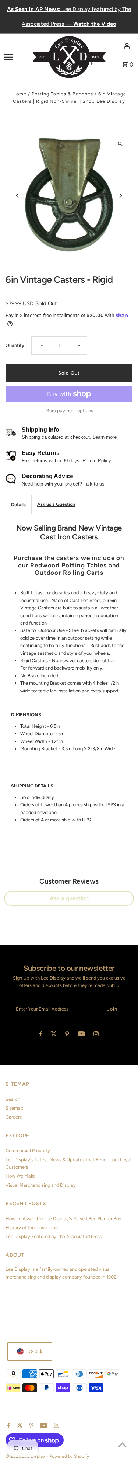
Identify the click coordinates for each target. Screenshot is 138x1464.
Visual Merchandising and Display (41, 1185)
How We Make (21, 1176)
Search (13, 1099)
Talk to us (94, 484)
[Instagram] (96, 1035)
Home (19, 94)
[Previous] (17, 195)
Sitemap (15, 1108)
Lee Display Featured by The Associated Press (54, 1236)
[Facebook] (40, 1035)
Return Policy (96, 460)
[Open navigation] (16, 57)
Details (18, 504)
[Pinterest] (67, 1035)
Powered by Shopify (69, 1456)
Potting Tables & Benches (62, 94)
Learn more (105, 437)
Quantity (15, 345)
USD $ (34, 1351)
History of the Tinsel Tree (32, 1227)
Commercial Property (28, 1150)
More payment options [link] (69, 410)
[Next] (120, 195)
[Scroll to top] (122, 1444)
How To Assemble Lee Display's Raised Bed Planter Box (63, 1218)
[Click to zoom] (120, 144)
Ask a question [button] (69, 898)
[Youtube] (81, 1035)
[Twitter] (54, 1035)
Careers (14, 1117)
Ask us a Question (56, 504)
